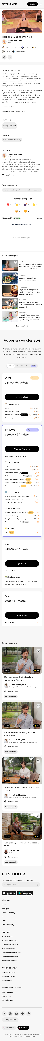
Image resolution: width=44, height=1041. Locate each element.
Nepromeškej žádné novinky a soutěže (17, 880)
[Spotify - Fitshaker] (22, 1013)
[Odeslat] (37, 884)
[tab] (31, 366)
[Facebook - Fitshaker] (4, 1013)
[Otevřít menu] (40, 4)
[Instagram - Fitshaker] (10, 1013)
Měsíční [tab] (11, 366)
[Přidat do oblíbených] (10, 57)
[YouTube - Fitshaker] (16, 1013)
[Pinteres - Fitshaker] (28, 1013)
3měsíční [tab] (19, 366)
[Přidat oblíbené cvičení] (15, 262)
